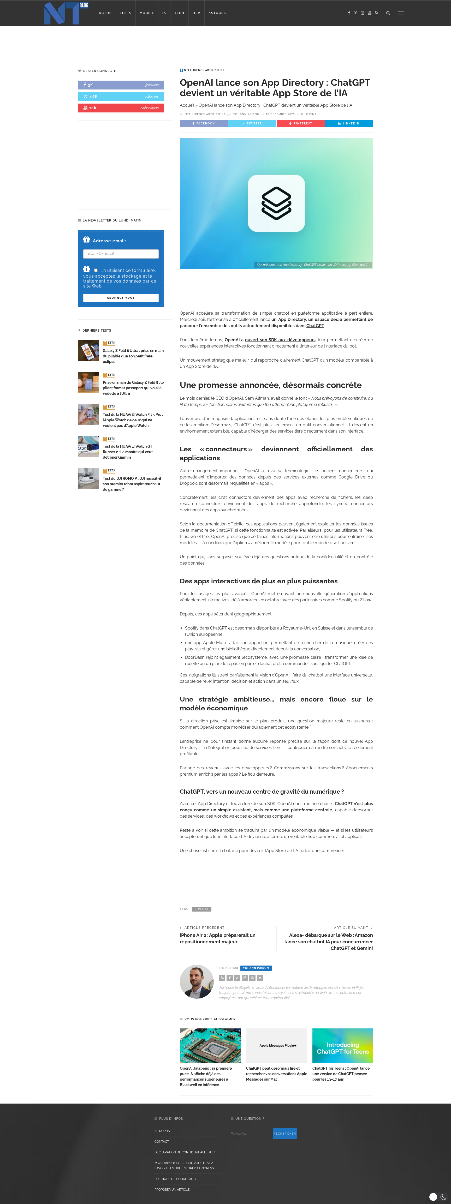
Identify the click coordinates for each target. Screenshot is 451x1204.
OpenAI (312, 114)
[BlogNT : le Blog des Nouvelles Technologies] (66, 12)
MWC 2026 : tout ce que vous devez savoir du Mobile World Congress (184, 1165)
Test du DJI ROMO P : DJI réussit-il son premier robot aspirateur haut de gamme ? (132, 484)
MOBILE (147, 13)
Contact (162, 1141)
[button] (438, 1197)
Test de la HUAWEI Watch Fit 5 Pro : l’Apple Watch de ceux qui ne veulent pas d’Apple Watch (133, 420)
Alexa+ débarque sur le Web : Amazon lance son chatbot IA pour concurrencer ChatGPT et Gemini (328, 941)
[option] (210, 1058)
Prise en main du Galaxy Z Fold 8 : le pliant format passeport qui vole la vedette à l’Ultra (133, 388)
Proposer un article (172, 1189)
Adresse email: (109, 240)
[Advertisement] (100, 43)
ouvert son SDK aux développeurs (280, 339)
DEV (196, 13)
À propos (162, 1131)
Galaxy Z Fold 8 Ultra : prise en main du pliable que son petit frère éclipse (133, 356)
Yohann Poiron (246, 114)
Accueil (187, 105)
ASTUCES (217, 13)
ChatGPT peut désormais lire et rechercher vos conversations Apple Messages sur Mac (276, 1073)
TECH (179, 13)
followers (152, 85)
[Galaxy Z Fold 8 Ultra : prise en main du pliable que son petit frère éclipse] (88, 350)
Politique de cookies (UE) (175, 1179)
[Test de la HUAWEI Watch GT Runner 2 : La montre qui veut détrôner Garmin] (88, 446)
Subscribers (150, 108)
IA (164, 13)
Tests (109, 343)
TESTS (126, 13)
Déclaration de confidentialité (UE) (185, 1152)
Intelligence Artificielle (203, 70)
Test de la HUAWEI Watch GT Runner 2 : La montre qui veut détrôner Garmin (128, 451)
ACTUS (105, 13)
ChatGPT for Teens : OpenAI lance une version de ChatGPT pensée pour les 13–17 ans (341, 1073)
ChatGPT (315, 325)
